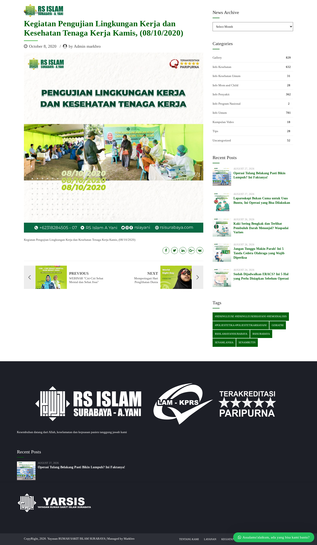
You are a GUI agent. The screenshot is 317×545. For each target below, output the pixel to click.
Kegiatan (227, 539)
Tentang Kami (189, 539)
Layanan (210, 539)
